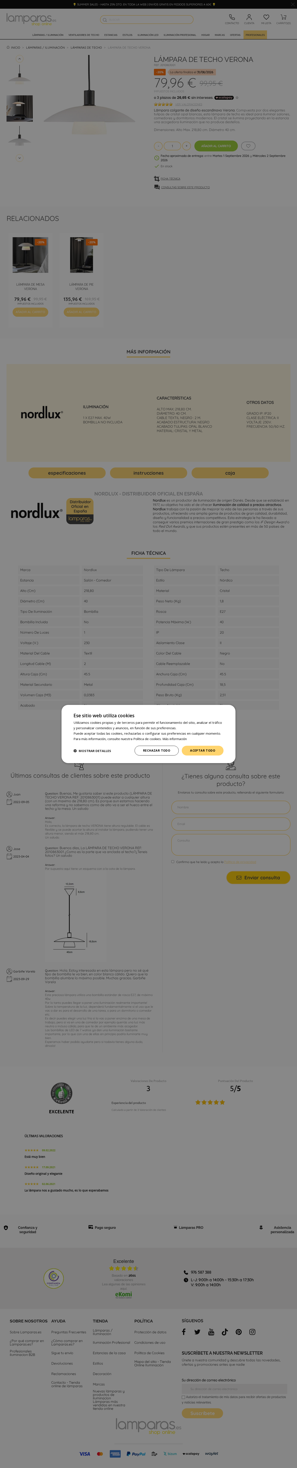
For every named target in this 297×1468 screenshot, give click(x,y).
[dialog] (148, 734)
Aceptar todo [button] (202, 750)
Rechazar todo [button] (156, 750)
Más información (174, 739)
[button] (92, 750)
